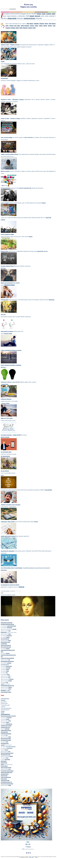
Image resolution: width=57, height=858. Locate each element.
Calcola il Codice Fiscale (5, 698)
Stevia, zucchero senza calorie (6, 646)
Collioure (7, 669)
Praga (9, 675)
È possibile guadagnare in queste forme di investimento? (36, 568)
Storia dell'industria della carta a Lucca (7, 685)
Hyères (7, 757)
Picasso (8, 674)
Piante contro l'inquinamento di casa (7, 753)
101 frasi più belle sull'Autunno (6, 733)
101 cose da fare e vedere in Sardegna (7, 770)
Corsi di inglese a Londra (5, 705)
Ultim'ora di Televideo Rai (5, 709)
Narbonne (7, 653)
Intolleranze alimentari (5, 399)
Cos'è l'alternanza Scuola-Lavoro (6, 782)
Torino (9, 630)
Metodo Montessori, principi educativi (7, 661)
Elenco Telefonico (4, 701)
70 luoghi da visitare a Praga (5, 754)
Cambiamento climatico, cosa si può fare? (10, 382)
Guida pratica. (3, 570)
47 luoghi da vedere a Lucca (5, 727)
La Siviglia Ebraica (4, 643)
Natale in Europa (3, 632)
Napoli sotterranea (4, 762)
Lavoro (2, 475)
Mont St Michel (7, 759)
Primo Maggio (3, 690)
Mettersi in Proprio (4, 437)
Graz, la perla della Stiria (5, 638)
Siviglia (9, 736)
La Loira (2, 684)
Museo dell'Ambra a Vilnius (5, 642)
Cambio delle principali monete (6, 708)
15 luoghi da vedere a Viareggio (6, 725)
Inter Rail (2, 711)
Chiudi (36, 857)
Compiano (3, 745)
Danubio (2, 764)
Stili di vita (3, 268)
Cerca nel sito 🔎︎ (12, 9)
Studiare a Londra (4, 703)
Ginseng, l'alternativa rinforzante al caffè (8, 650)
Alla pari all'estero (4, 471)
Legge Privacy (3, 706)
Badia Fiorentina (3, 761)
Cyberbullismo (12, 506)
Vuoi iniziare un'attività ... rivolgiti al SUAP (10, 435)
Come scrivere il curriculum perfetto (7, 783)
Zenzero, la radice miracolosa (6, 645)
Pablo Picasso (9, 635)
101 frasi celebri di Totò (5, 664)
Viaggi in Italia (12, 18)
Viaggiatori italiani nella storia (6, 730)
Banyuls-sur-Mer (9, 666)
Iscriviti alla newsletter (5, 591)
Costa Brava (11, 679)
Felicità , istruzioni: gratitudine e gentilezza (10, 365)
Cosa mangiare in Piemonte (10, 746)
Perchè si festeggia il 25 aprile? (6, 692)
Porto (9, 751)
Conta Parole (3, 700)
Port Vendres (8, 667)
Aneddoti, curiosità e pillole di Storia (9, 154)
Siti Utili (2, 712)
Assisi (7, 741)
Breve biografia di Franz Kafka (6, 740)
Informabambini (4, 78)
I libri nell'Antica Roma (5, 743)
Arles (9, 659)
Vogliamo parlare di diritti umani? (6, 772)
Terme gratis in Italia (4, 732)
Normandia (14, 629)
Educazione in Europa (9, 285)
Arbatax (7, 671)
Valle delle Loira (10, 748)
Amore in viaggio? (4, 203)
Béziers (2, 651)
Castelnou (8, 648)
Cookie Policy (31, 857)
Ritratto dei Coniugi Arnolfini (6, 738)
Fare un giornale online (5, 452)
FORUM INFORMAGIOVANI (5, 714)
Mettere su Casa (4, 251)
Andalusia (11, 756)
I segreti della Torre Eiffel (5, 780)
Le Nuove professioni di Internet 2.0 (8, 350)
